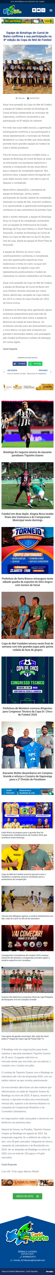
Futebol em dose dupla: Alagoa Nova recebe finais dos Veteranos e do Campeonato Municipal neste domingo (28, 517)
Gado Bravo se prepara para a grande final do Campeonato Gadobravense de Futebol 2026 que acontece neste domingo (24, 835)
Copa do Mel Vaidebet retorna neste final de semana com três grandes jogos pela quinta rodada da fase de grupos (27, 646)
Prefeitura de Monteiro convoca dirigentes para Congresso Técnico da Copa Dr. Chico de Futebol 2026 (27, 711)
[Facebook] (34, 10)
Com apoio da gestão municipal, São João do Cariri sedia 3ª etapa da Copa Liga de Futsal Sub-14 (25, 1037)
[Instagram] (43, 10)
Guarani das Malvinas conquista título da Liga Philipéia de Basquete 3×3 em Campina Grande (27, 998)
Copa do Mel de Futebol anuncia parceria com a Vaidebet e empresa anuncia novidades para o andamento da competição (23, 876)
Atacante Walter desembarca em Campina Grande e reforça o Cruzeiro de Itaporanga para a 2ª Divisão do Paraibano (27, 776)
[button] (50, 10)
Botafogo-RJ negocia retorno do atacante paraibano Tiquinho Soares (27, 454)
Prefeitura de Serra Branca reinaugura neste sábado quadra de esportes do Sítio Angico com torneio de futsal (27, 581)
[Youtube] (39, 10)
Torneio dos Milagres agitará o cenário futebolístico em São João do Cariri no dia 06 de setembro (27, 917)
